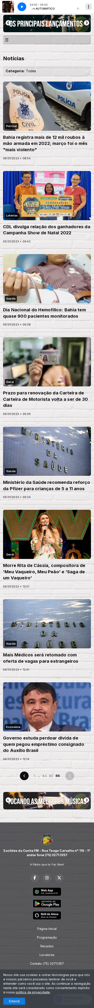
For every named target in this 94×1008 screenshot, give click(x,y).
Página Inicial (47, 929)
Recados (47, 946)
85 (51, 776)
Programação (47, 937)
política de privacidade (33, 992)
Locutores (47, 955)
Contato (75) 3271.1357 (47, 963)
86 (58, 776)
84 (44, 776)
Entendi (14, 1001)
